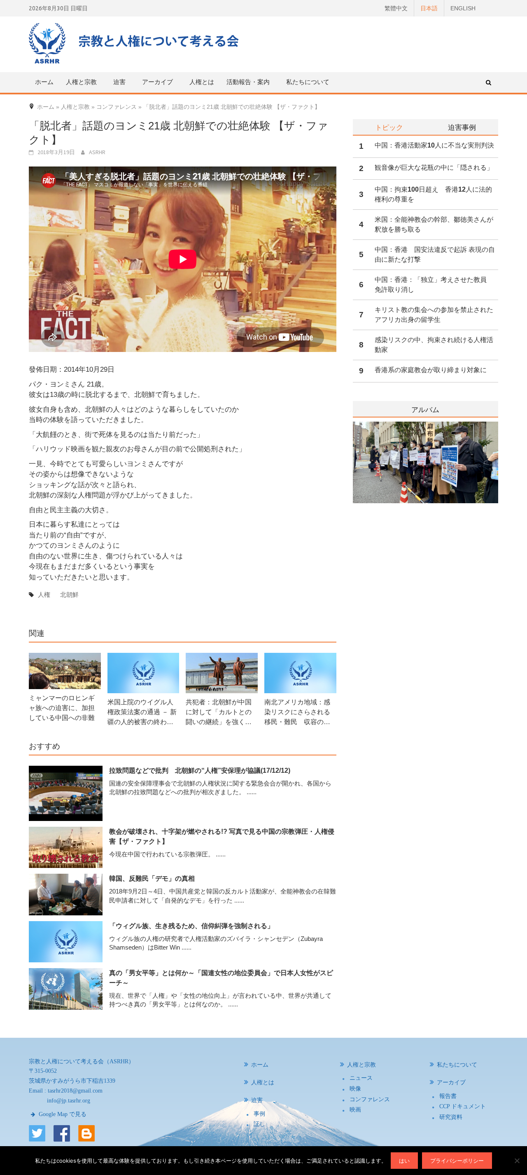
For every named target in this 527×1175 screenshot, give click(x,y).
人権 (44, 594)
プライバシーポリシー (457, 1160)
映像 (355, 1089)
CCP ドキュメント (462, 1106)
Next (493, 483)
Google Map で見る (61, 1114)
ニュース (361, 1078)
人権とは (201, 81)
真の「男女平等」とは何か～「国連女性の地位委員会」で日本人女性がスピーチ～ (221, 977)
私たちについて (307, 81)
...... (252, 791)
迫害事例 (462, 127)
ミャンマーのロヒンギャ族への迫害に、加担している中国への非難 (62, 707)
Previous (353, 483)
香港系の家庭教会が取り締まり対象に (431, 369)
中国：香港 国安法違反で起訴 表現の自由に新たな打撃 (435, 254)
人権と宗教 (361, 1065)
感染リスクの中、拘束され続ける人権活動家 (434, 344)
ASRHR (97, 152)
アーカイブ (451, 1082)
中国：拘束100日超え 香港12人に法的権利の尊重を (433, 194)
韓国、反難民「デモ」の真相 (152, 878)
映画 (355, 1110)
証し (259, 1124)
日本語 (429, 8)
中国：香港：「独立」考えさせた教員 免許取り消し (434, 284)
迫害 (257, 1100)
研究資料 (450, 1117)
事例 (259, 1114)
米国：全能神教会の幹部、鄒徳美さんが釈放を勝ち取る (434, 224)
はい (404, 1160)
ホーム (44, 81)
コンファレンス (370, 1099)
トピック (389, 127)
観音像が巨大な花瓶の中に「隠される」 (434, 167)
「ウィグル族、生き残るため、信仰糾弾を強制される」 (191, 925)
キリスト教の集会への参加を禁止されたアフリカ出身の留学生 (434, 314)
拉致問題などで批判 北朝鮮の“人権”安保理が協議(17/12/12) (199, 770)
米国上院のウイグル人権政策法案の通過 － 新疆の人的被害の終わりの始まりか (142, 713)
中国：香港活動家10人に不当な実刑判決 (434, 145)
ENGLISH (463, 8)
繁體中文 (396, 8)
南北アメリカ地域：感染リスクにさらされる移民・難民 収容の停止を (297, 713)
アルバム (425, 410)
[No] (517, 1160)
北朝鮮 (69, 594)
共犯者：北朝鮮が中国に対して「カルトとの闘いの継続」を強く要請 (219, 713)
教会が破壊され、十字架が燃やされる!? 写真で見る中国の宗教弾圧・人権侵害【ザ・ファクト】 (221, 836)
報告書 (448, 1096)
